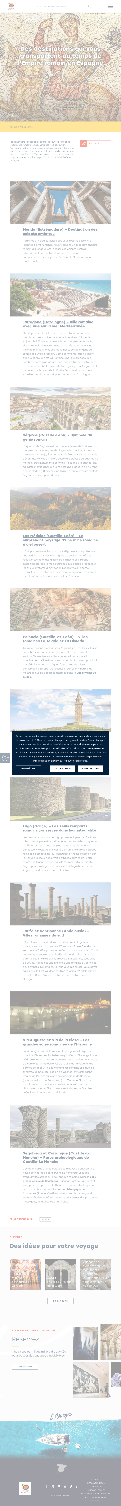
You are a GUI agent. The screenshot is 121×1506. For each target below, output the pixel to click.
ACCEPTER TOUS (90, 768)
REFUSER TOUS (63, 768)
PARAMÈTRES (28, 768)
